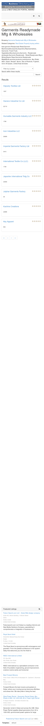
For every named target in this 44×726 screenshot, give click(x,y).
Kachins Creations (11, 206)
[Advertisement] (22, 264)
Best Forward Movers (10, 675)
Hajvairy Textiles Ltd (11, 85)
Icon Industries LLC (11, 131)
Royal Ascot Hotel (9, 634)
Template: (5, 723)
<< (4, 238)
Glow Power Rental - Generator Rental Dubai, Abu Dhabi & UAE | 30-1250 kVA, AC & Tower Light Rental (21, 697)
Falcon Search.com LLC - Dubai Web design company (21, 613)
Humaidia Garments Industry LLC (17, 116)
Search (37, 74)
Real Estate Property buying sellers (27, 43)
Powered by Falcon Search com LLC (18, 719)
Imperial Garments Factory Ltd (16, 146)
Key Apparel (8, 221)
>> (15, 238)
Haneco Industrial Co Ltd (13, 100)
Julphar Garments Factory (14, 191)
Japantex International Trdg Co (16, 176)
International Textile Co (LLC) (15, 161)
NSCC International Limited (12, 656)
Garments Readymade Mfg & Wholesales (22, 40)
